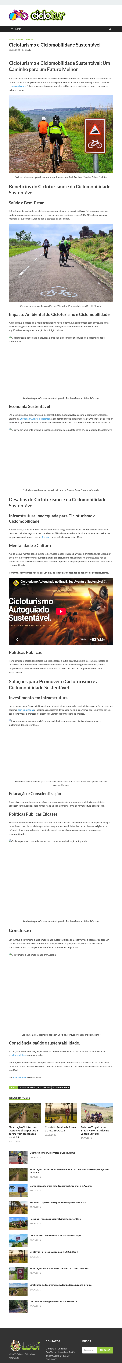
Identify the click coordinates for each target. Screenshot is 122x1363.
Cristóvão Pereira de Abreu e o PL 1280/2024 (60, 1129)
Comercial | (51, 1348)
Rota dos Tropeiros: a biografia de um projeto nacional (58, 1202)
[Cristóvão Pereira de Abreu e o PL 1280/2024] (61, 1114)
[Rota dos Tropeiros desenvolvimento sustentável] (18, 1219)
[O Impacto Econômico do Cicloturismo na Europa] (18, 1235)
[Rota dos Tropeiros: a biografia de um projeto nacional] (18, 1202)
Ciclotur (28, 50)
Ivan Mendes (19, 1077)
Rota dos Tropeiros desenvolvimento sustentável (55, 1218)
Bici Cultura (14, 40)
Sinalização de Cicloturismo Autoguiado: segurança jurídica (61, 1284)
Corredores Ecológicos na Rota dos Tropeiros (53, 1301)
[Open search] (110, 29)
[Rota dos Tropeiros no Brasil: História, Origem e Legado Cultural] (97, 1114)
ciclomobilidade (19, 1055)
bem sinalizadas (26, 709)
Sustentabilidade (60, 1087)
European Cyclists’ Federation (35, 418)
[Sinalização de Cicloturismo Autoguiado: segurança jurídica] (18, 1285)
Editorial (62, 1348)
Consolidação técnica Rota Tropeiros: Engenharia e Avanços (61, 1185)
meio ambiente (18, 86)
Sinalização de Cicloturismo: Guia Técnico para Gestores (59, 1268)
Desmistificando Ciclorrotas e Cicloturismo (52, 1152)
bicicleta (45, 537)
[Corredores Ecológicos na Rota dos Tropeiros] (18, 1301)
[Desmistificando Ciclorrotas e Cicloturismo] (18, 1153)
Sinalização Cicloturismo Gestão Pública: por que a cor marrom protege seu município (23, 1132)
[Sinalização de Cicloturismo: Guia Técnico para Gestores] (18, 1268)
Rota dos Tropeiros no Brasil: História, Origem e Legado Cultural (95, 1130)
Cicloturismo (27, 40)
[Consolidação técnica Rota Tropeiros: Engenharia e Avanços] (18, 1186)
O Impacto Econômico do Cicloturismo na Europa (55, 1235)
